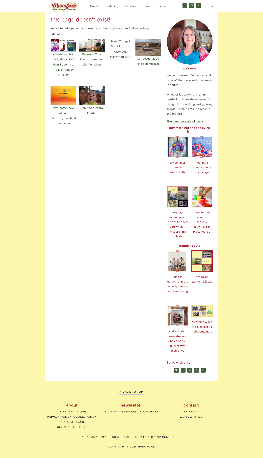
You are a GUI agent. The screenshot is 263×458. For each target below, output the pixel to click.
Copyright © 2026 (131, 446)
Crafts (94, 6)
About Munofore (72, 411)
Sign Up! (111, 411)
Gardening (111, 6)
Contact (191, 411)
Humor (160, 6)
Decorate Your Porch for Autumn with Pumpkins (91, 59)
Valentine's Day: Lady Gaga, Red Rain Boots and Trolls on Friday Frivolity (63, 64)
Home (146, 6)
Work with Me (191, 416)
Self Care (130, 6)
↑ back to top (131, 391)
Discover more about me (184, 121)
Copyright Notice (72, 426)
